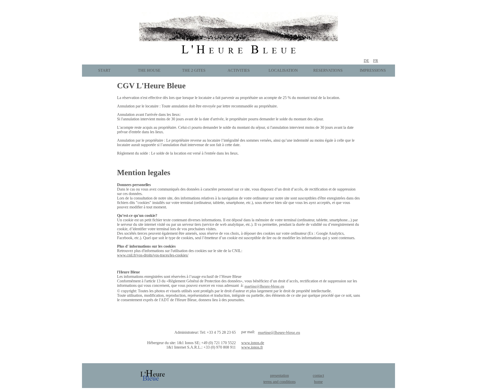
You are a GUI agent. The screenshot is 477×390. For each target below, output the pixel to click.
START (104, 70)
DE (366, 61)
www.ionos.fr (252, 347)
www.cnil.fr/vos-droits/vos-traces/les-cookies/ (152, 255)
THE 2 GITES (193, 70)
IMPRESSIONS (373, 70)
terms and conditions (279, 382)
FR (375, 61)
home (318, 382)
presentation (279, 375)
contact (318, 375)
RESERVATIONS (328, 70)
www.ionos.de (252, 343)
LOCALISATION (283, 70)
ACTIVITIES (239, 70)
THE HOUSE (149, 70)
